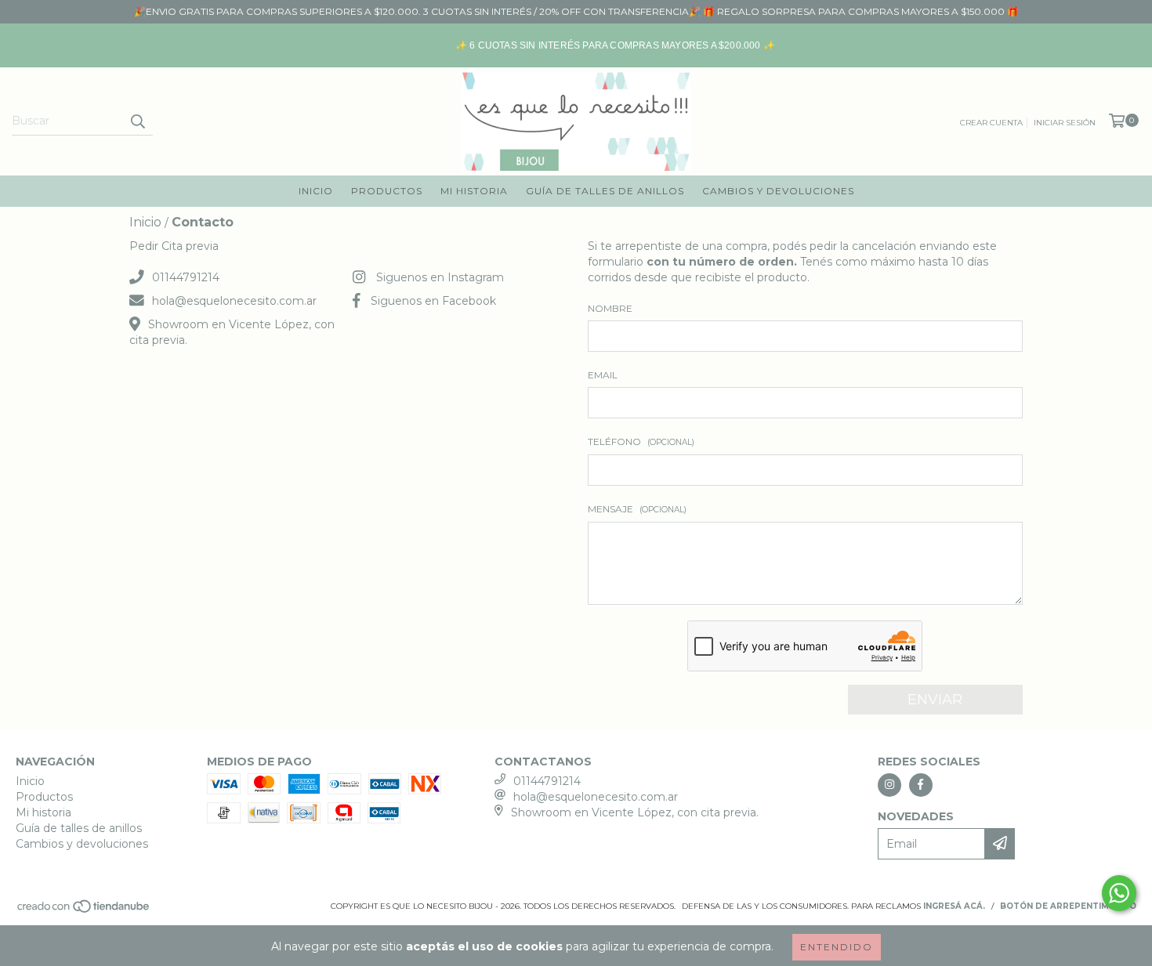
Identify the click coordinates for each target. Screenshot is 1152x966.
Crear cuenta (991, 123)
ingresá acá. (954, 906)
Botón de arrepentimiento (1068, 906)
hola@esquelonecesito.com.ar (234, 301)
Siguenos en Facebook (433, 301)
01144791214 (185, 277)
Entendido (836, 947)
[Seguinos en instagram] (889, 785)
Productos (386, 191)
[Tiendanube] (84, 911)
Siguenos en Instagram (440, 277)
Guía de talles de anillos (605, 191)
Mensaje (637, 509)
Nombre (610, 308)
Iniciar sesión (1065, 123)
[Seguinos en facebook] (921, 785)
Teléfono (641, 441)
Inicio (316, 191)
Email (603, 375)
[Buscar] (137, 121)
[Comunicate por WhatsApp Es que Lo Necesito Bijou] (1119, 893)
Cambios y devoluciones (778, 191)
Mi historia (474, 191)
